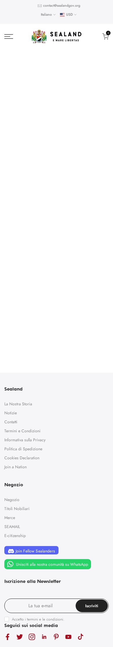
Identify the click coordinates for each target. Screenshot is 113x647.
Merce (9, 518)
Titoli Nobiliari (17, 509)
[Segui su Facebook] (7, 637)
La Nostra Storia (18, 404)
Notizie (10, 413)
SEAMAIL (12, 526)
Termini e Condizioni (22, 431)
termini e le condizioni (45, 619)
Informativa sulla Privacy (24, 440)
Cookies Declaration (21, 458)
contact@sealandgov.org (61, 5)
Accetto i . (38, 619)
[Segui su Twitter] (20, 637)
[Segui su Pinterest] (56, 637)
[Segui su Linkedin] (44, 637)
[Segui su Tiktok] (80, 637)
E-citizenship (15, 535)
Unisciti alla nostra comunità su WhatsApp (51, 564)
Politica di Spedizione (23, 449)
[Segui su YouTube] (68, 637)
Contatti (10, 422)
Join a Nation (15, 467)
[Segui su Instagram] (32, 637)
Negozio (11, 500)
